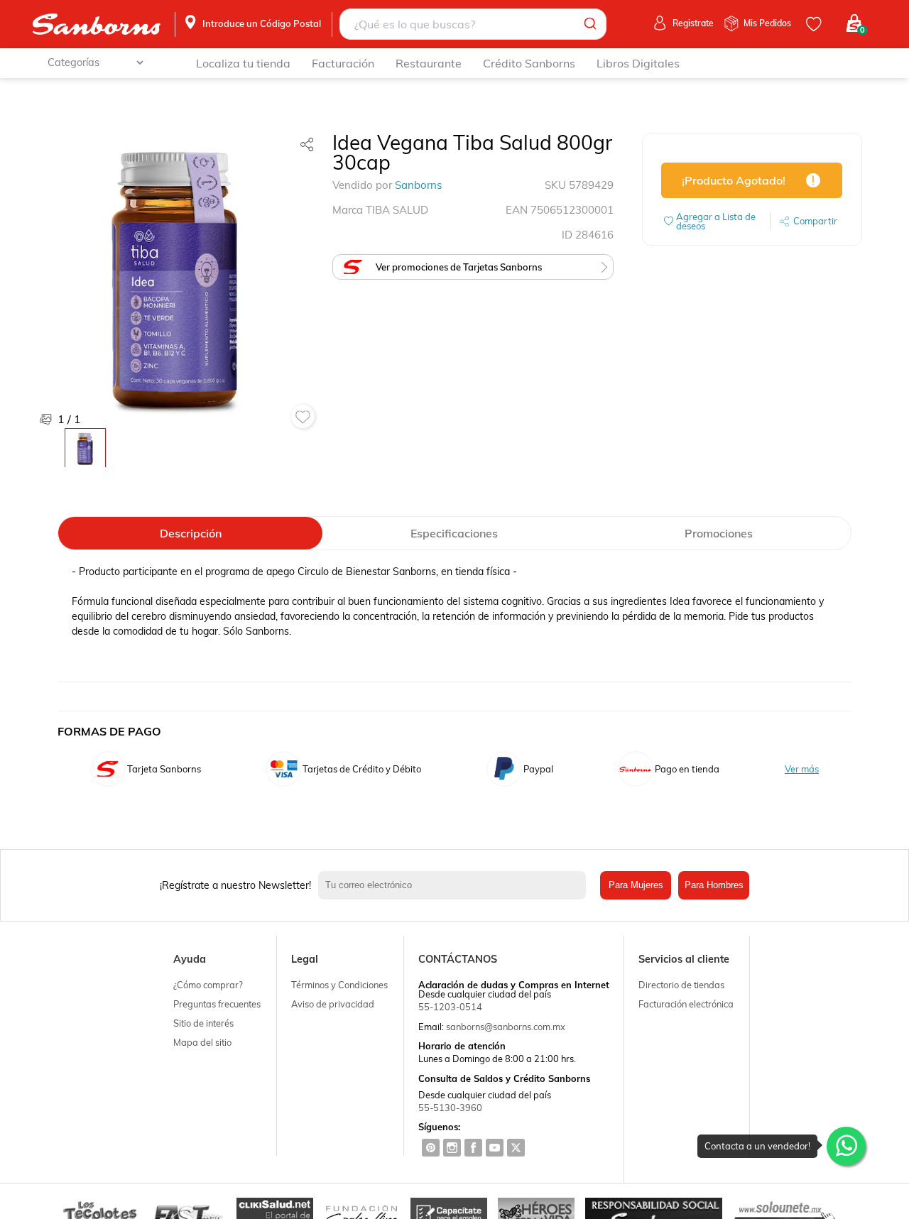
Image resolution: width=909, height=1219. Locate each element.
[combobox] (473, 24)
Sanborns (418, 185)
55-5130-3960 (450, 1107)
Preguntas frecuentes (217, 1004)
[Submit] (589, 24)
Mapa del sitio (202, 1042)
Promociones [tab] (719, 533)
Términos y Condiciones (339, 984)
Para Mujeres (636, 885)
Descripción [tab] (191, 533)
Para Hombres (714, 885)
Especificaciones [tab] (454, 533)
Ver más (802, 769)
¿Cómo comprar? (208, 984)
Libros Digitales (638, 63)
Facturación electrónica (686, 1004)
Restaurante (429, 63)
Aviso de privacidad (332, 1004)
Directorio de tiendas (681, 984)
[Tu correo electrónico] (455, 885)
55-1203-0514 (450, 1006)
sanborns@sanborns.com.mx (505, 1026)
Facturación (343, 63)
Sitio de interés (203, 1023)
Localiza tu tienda (243, 63)
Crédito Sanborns (529, 63)
